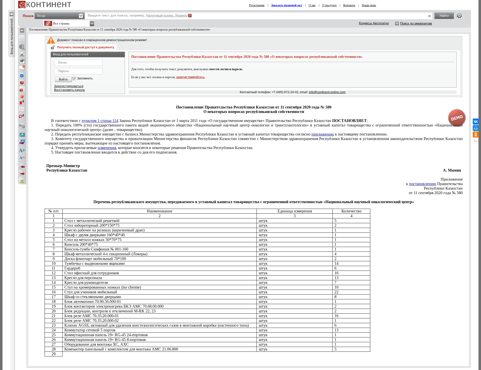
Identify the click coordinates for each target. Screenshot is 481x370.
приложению (322, 134)
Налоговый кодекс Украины (166, 15)
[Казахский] (22, 135)
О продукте (329, 5)
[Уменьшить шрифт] (22, 158)
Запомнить (85, 78)
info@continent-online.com (327, 92)
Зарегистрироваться (68, 86)
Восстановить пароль (69, 90)
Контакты (349, 5)
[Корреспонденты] (22, 166)
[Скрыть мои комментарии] (22, 110)
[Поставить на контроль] (22, 89)
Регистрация (257, 5)
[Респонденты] (22, 173)
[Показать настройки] (459, 16)
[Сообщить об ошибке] (22, 180)
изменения (107, 148)
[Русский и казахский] (22, 142)
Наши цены (369, 5)
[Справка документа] (22, 82)
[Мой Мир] (476, 128)
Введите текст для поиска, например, (137, 15)
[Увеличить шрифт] (22, 151)
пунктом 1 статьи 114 (100, 120)
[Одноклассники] (476, 135)
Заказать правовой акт (286, 5)
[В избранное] (22, 96)
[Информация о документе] (22, 75)
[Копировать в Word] (22, 61)
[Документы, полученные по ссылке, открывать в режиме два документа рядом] (22, 38)
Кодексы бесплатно (374, 23)
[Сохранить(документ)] (22, 47)
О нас (312, 5)
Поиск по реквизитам (416, 23)
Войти (63, 79)
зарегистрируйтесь (190, 77)
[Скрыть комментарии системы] (22, 68)
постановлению (422, 184)
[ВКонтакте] (476, 121)
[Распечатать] (22, 54)
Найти (444, 16)
